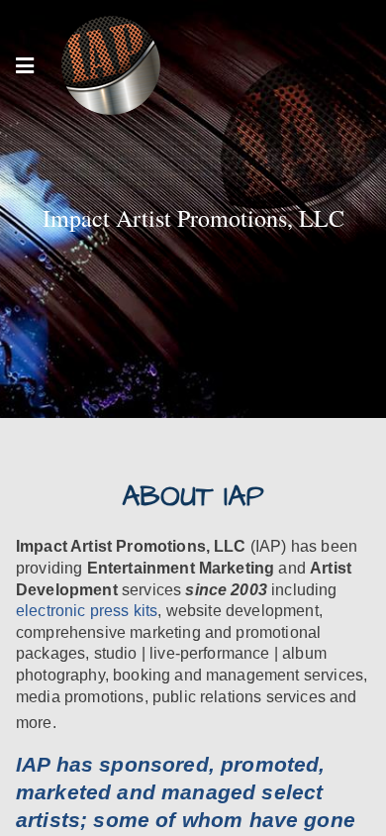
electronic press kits (86, 610)
